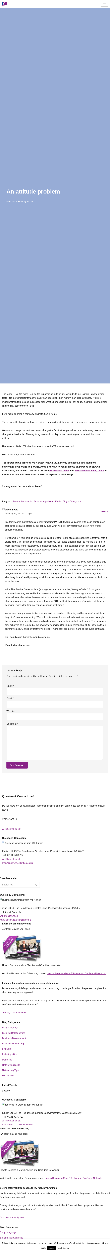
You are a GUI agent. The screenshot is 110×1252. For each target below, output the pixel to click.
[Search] (36, 885)
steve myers (11, 509)
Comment (12, 724)
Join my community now (14, 1012)
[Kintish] (5, 4)
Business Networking (13, 1043)
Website (10, 711)
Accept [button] (51, 1248)
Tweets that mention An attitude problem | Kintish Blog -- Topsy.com (47, 501)
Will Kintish (8, 1075)
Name (10, 686)
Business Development (14, 1038)
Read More (62, 1248)
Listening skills (9, 1054)
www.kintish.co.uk (59, 470)
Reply (104, 511)
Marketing (7, 1059)
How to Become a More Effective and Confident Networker (76, 973)
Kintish (12, 201)
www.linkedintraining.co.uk (89, 470)
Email (10, 698)
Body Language (10, 1027)
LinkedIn (6, 1049)
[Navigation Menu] (104, 4)
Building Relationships (13, 1033)
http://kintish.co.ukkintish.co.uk (17, 863)
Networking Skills (11, 1065)
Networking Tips (10, 1070)
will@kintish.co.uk (11, 829)
